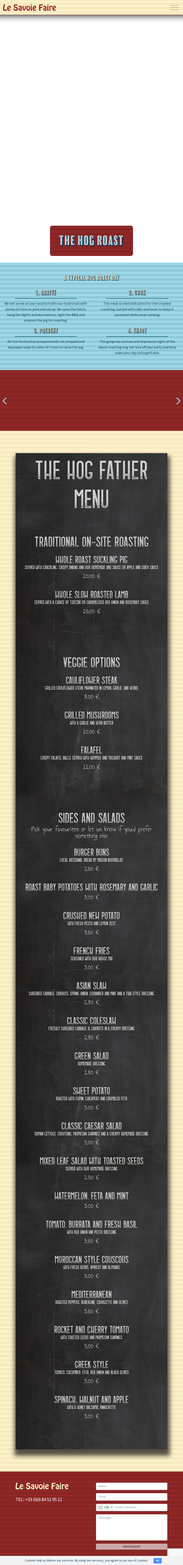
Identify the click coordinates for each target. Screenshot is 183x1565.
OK (157, 1560)
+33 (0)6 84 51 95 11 (43, 1499)
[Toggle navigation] (174, 7)
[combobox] (105, 1507)
